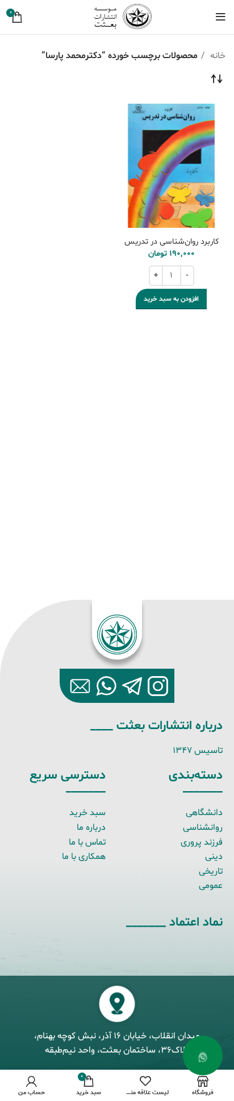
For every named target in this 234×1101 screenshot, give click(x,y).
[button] (171, 299)
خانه (216, 56)
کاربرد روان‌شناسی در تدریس (171, 241)
